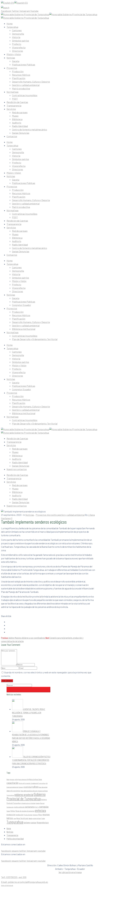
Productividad (28, 815)
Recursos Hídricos (21, 74)
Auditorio (16, 122)
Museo (15, 115)
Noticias (11, 57)
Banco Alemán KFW (23, 779)
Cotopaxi (20, 787)
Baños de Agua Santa (35, 779)
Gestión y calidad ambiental (26, 85)
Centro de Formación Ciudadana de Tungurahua (32, 783)
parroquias (44, 806)
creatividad (27, 787)
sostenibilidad (37, 818)
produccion (11, 814)
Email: (24, 882)
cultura (35, 786)
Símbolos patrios (20, 40)
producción (19, 814)
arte (16, 779)
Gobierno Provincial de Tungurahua (26, 796)
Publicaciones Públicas (23, 64)
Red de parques (19, 112)
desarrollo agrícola (43, 787)
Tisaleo (43, 818)
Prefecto (16, 44)
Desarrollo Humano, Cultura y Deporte (31, 81)
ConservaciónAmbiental (12, 787)
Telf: (13, 877)
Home (10, 23)
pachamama (30, 806)
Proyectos (12, 68)
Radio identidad (20, 462)
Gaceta (15, 61)
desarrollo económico (13, 791)
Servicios (11, 109)
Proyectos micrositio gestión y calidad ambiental (60, 514)
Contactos (12, 136)
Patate (8, 811)
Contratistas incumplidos (24, 95)
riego (14, 818)
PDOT (15, 98)
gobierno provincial (23, 794)
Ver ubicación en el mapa (70, 872)
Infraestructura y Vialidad (28, 803)
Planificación (18, 78)
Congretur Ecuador (21, 305)
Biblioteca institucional (23, 329)
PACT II (37, 807)
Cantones (17, 30)
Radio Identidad (20, 126)
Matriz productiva (21, 88)
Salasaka (31, 818)
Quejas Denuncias (20, 133)
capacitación (12, 782)
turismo (27, 822)
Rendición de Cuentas (17, 102)
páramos (35, 815)
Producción (18, 71)
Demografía (18, 33)
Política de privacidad (15, 838)
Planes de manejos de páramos (24, 811)
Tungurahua (12, 27)
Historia (16, 37)
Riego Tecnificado (22, 818)
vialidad (33, 822)
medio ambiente (19, 807)
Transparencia (14, 105)
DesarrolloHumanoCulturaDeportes (29, 791)
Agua (8, 779)
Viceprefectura (43, 822)
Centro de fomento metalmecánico (29, 129)
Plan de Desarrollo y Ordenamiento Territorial (34, 339)
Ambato (12, 779)
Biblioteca (17, 119)
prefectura (40, 810)
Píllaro (40, 815)
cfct (47, 783)
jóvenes (38, 803)
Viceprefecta (18, 47)
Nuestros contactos (17, 469)
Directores (17, 50)
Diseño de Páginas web (7, 885)
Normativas (12, 92)
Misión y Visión (14, 54)
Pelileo (13, 811)
